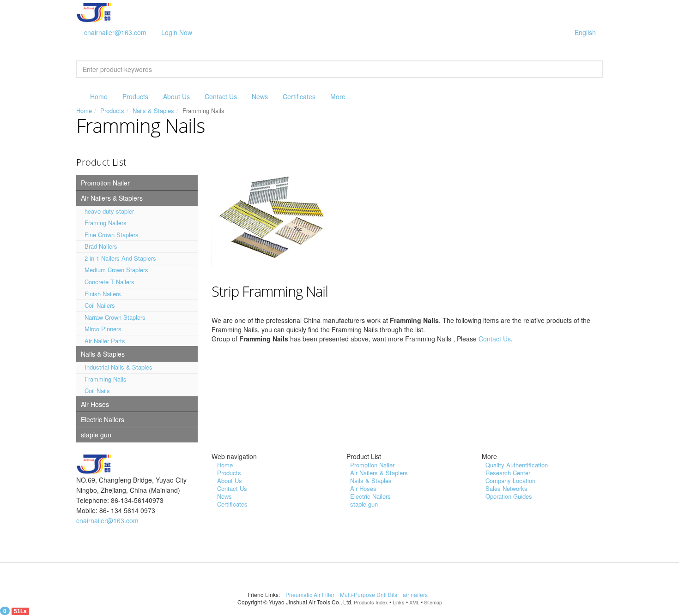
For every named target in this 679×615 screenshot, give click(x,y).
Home (99, 96)
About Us (176, 96)
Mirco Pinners (103, 328)
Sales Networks (506, 488)
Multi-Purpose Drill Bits (369, 594)
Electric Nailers (102, 419)
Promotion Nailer (105, 182)
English (585, 32)
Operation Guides (508, 496)
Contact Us (221, 96)
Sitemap (433, 602)
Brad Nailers (101, 246)
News (260, 96)
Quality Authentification (516, 464)
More (338, 96)
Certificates (299, 96)
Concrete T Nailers (109, 281)
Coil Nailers (100, 305)
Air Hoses (95, 404)
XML (414, 602)
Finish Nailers (103, 293)
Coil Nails (97, 390)
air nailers (416, 594)
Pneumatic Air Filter (310, 594)
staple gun (96, 434)
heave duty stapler (109, 211)
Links (399, 602)
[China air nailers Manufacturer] (96, 10)
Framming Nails (106, 379)
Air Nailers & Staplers (112, 198)
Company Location (510, 480)
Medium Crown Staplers (116, 269)
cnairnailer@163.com (115, 32)
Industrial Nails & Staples (118, 367)
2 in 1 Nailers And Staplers (120, 258)
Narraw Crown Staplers (115, 317)
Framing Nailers (106, 222)
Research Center (507, 472)
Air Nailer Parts (105, 340)
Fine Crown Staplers (112, 234)
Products (135, 96)
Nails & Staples (153, 110)
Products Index (371, 602)
